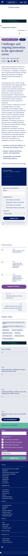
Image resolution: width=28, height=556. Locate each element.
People (17, 333)
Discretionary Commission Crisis (13, 327)
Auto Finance (5, 489)
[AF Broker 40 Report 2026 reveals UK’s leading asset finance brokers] (14, 381)
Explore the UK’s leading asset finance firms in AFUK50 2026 (14, 370)
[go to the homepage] (3, 2)
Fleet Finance (17, 330)
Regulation (19, 335)
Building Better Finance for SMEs (13, 323)
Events (4, 501)
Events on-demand (7, 510)
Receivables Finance (7, 498)
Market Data (7, 333)
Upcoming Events (6, 505)
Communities (6, 485)
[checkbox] (14, 204)
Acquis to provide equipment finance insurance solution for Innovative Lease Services (17, 278)
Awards (4, 508)
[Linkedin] (8, 61)
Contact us (5, 534)
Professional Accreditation (9, 474)
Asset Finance (5, 493)
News (22, 39)
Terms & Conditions (7, 542)
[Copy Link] (17, 61)
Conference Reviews (7, 514)
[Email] (14, 61)
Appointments (8, 338)
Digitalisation (5, 479)
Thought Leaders (6, 528)
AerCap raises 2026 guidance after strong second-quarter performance (17, 265)
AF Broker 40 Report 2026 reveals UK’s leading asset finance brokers (14, 392)
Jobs (3, 522)
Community (5, 526)
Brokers (6, 330)
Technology (7, 335)
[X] (11, 61)
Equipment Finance (9, 27)
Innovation (5, 481)
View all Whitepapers (10, 419)
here (24, 163)
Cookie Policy (5, 540)
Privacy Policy (5, 538)
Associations (5, 482)
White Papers (6, 530)
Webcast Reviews (6, 515)
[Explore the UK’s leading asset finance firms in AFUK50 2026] (14, 358)
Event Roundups (6, 512)
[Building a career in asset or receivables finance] (14, 403)
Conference (5, 507)
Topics (4, 464)
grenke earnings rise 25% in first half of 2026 (18, 251)
